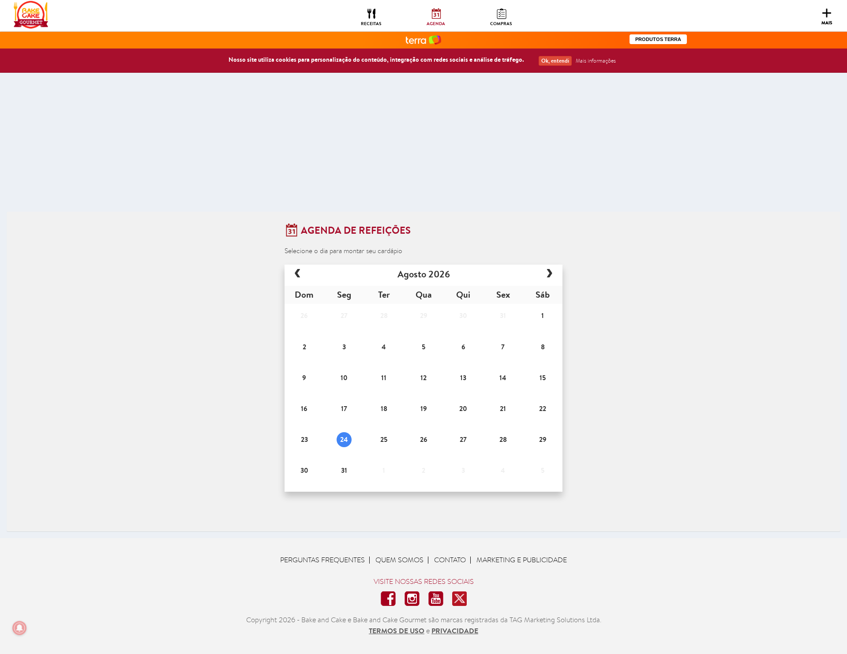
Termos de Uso (396, 630)
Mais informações (596, 60)
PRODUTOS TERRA (658, 39)
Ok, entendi (555, 60)
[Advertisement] (423, 145)
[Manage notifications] (19, 628)
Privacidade (454, 630)
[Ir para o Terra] (423, 39)
